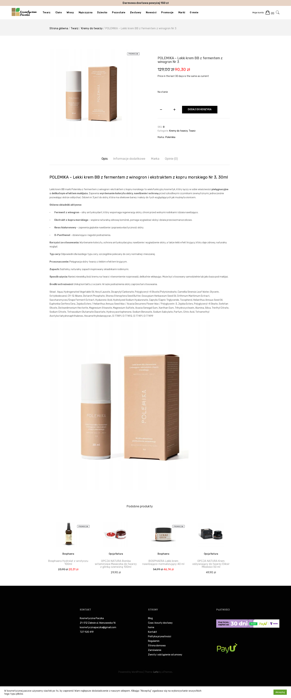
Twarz (47, 12)
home (151, 627)
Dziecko (102, 12)
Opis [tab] (105, 159)
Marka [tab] (155, 159)
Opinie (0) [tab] (171, 159)
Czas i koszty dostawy (160, 622)
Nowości (151, 12)
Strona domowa (157, 645)
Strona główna (59, 28)
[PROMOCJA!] (68, 536)
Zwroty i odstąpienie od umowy (165, 654)
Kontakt (152, 632)
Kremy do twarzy (92, 28)
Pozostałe (118, 12)
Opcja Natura (116, 553)
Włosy (70, 12)
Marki (181, 12)
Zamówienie (154, 650)
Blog (150, 618)
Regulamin (153, 641)
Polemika (170, 137)
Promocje (167, 12)
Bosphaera (68, 553)
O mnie (194, 12)
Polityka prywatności (159, 636)
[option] (93, 93)
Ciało (58, 12)
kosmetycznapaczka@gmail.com (98, 627)
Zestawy (135, 12)
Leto (155, 672)
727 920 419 (87, 632)
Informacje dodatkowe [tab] (129, 159)
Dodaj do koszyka (200, 109)
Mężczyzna (86, 12)
